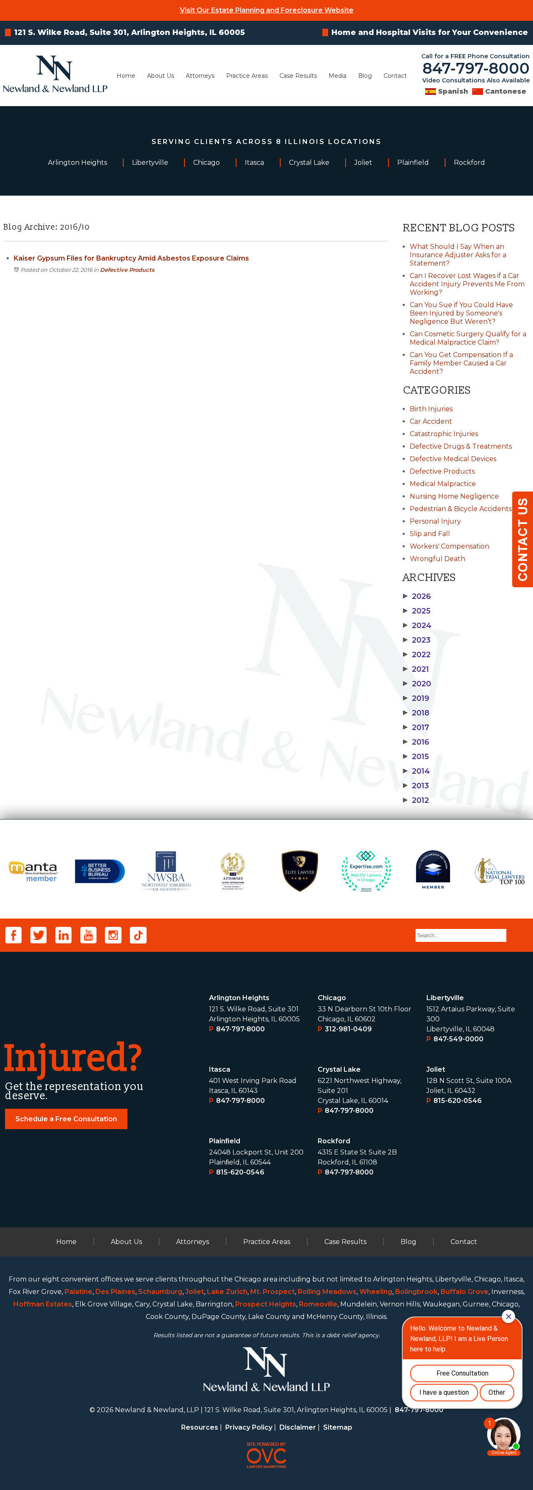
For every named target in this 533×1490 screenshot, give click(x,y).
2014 (416, 771)
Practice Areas (247, 75)
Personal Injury (435, 521)
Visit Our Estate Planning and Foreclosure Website (267, 10)
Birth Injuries (431, 409)
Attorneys (200, 75)
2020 (417, 684)
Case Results (298, 75)
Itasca (219, 1069)
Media (337, 75)
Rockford (334, 1141)
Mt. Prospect (272, 1292)
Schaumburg (160, 1292)
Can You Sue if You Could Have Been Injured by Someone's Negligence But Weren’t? (461, 313)
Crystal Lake (339, 1069)
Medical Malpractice (443, 484)
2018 (416, 713)
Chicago (332, 998)
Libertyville (445, 998)
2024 (417, 625)
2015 (416, 756)
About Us (160, 75)
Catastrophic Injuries (444, 434)
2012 (416, 800)
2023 (417, 640)
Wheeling (375, 1292)
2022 (417, 655)
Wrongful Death (437, 559)
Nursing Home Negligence (454, 496)
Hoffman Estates (42, 1304)
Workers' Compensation (449, 546)
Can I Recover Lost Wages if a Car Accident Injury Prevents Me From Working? (467, 284)
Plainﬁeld (224, 1141)
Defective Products (127, 269)
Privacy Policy (248, 1427)
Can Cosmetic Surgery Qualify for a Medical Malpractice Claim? (468, 338)
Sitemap (337, 1427)
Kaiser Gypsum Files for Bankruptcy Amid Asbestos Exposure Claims (131, 258)
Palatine (78, 1292)
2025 (417, 611)
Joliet (435, 1069)
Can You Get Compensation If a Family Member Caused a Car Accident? (461, 363)
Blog (365, 75)
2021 (416, 669)
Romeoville (318, 1304)
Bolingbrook (416, 1292)
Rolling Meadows (327, 1292)
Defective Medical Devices (453, 459)
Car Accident (431, 421)
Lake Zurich (227, 1292)
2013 (416, 786)
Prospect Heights (265, 1304)
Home (126, 75)
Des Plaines (115, 1292)
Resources (199, 1427)
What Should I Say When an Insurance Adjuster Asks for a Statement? (458, 255)
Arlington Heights (239, 998)
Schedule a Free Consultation (66, 1119)
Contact (395, 75)
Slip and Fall (430, 534)
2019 (416, 698)
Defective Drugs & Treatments (461, 446)
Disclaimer (297, 1427)
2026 (417, 596)
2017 (416, 727)
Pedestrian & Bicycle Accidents (461, 509)
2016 (416, 742)
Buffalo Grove (464, 1292)
